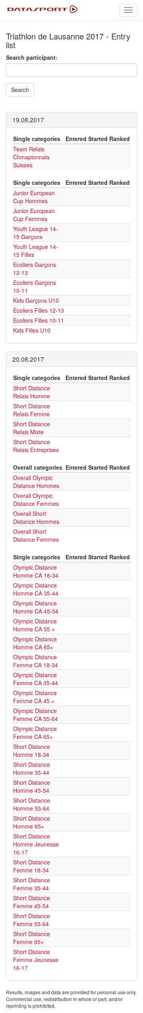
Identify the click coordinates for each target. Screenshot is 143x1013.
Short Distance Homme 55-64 (31, 804)
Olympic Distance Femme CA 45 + (35, 697)
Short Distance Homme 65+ (31, 822)
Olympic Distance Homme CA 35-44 (35, 589)
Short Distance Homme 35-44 (31, 768)
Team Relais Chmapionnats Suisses (31, 157)
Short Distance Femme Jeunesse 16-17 (35, 960)
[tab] (71, 119)
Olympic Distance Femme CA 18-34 (35, 661)
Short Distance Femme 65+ (31, 938)
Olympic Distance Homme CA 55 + (35, 625)
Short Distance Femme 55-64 (31, 920)
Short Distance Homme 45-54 (31, 786)
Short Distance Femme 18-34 (31, 866)
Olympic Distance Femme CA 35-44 (35, 679)
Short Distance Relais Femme (31, 410)
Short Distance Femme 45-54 (31, 902)
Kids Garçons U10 (36, 300)
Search (20, 90)
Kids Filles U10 (31, 330)
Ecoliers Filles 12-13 (38, 310)
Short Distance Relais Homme (31, 392)
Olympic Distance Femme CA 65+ (35, 733)
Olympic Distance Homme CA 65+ (35, 643)
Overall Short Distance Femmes (36, 535)
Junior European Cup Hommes (34, 197)
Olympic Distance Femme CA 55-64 (35, 715)
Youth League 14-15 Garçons (35, 233)
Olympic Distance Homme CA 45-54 (35, 607)
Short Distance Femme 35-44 (31, 884)
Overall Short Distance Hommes (36, 517)
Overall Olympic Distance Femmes (36, 499)
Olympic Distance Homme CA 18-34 (35, 571)
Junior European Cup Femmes (34, 215)
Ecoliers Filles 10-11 (38, 320)
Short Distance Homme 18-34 (31, 750)
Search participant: (32, 57)
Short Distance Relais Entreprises (36, 446)
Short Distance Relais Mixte (31, 428)
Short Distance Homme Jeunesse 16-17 (36, 844)
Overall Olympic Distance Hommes (36, 482)
